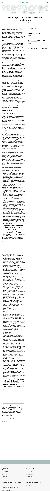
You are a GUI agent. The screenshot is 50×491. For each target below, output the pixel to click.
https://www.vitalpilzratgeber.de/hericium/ (14, 310)
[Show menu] (2, 2)
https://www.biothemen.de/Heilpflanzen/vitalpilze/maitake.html (14, 376)
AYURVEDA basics (34, 33)
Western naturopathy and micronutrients (37, 41)
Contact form (29, 471)
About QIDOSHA (5, 474)
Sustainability (5, 476)
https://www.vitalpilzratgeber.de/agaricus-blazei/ (14, 292)
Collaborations (29, 476)
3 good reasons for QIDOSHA (37, 48)
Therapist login (29, 474)
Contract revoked (6, 479)
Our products (5, 471)
